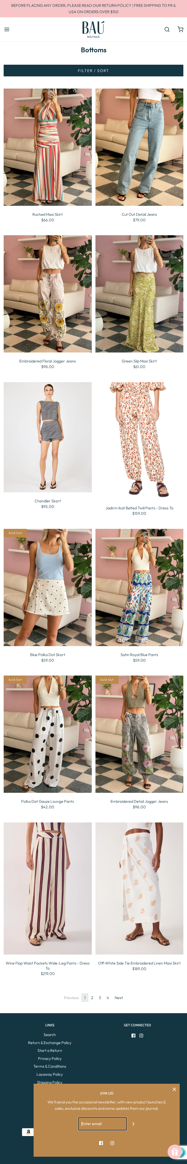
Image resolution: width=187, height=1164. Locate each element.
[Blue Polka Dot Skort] (48, 587)
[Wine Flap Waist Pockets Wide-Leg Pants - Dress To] (48, 887)
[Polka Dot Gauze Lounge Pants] (48, 733)
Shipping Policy (49, 1082)
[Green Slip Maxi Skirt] (139, 293)
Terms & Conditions (49, 1066)
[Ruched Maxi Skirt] (48, 146)
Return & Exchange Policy (49, 1042)
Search (50, 1034)
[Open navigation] (6, 29)
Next (119, 997)
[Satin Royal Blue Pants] (139, 587)
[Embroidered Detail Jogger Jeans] (139, 733)
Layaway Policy (50, 1074)
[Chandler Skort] (48, 436)
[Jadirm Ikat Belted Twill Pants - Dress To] (139, 440)
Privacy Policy (50, 1058)
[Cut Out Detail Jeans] (139, 146)
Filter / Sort (93, 70)
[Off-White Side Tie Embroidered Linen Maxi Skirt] (139, 887)
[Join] (133, 1123)
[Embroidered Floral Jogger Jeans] (48, 293)
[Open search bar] (167, 29)
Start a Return (49, 1050)
